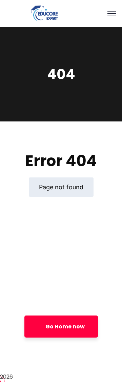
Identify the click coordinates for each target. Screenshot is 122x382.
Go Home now (64, 326)
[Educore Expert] (44, 12)
